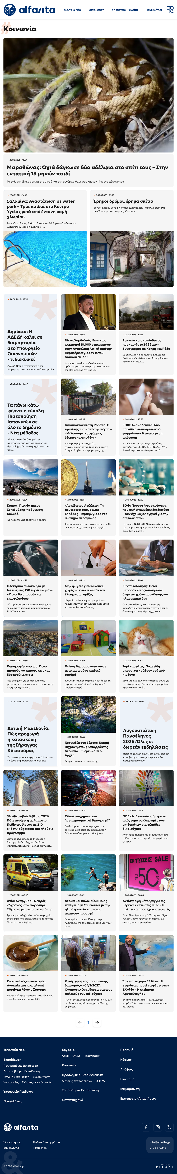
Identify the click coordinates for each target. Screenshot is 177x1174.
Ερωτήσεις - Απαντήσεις (138, 1098)
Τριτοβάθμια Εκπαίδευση (80, 1090)
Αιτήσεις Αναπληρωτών (77, 1081)
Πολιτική (126, 1050)
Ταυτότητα (40, 1147)
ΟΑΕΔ (76, 1055)
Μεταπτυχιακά (72, 1100)
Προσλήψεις (92, 1055)
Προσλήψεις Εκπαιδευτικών (82, 1075)
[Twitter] (169, 1127)
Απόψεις (126, 1069)
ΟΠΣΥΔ (100, 1081)
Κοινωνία (69, 1065)
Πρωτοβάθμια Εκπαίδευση (20, 1065)
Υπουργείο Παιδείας (125, 9)
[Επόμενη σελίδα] (97, 1023)
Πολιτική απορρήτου (46, 1142)
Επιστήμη (127, 1079)
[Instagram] (158, 1127)
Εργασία (68, 1050)
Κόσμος (126, 1060)
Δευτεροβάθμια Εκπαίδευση (21, 1071)
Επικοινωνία (11, 1147)
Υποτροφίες (10, 1082)
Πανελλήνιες (154, 9)
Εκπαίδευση (96, 9)
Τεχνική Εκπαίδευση (16, 1076)
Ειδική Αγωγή (41, 1076)
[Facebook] (146, 1127)
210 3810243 (158, 1147)
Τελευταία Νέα (71, 9)
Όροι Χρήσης (12, 1142)
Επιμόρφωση (129, 1089)
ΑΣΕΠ (65, 1055)
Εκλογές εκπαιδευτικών (37, 1082)
